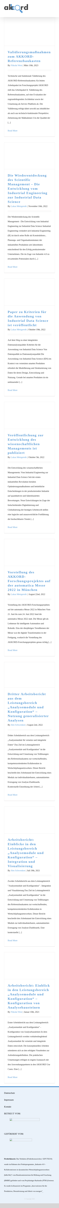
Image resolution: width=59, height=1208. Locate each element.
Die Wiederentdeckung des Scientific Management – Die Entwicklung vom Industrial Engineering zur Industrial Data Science (29, 155)
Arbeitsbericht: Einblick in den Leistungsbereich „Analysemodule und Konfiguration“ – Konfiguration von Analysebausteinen (29, 965)
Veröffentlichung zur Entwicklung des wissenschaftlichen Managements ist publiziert (29, 415)
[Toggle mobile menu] (54, 6)
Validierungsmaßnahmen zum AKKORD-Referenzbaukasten (29, 31)
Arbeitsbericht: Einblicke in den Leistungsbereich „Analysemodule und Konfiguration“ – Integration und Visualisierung (29, 820)
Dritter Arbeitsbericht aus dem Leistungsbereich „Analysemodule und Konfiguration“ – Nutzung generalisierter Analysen (29, 675)
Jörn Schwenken (18, 725)
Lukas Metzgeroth (19, 206)
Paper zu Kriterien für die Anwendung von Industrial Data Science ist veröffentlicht (29, 292)
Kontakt (7, 1107)
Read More (12, 130)
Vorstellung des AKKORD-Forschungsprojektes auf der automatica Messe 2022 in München (29, 552)
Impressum (9, 1100)
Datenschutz (9, 1093)
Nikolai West (16, 65)
